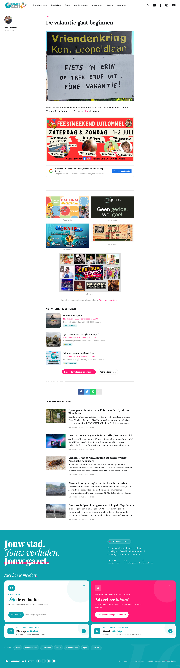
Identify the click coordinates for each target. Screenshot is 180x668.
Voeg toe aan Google (122, 171)
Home (18, 648)
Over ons (121, 5)
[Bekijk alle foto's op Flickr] (154, 5)
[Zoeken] (148, 5)
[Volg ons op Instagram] (166, 5)
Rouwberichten (40, 5)
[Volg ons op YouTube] (174, 5)
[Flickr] (54, 661)
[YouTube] (49, 661)
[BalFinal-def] (67, 207)
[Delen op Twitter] (87, 392)
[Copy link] (99, 392)
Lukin (173, 661)
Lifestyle (109, 5)
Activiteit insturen (108, 372)
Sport (85, 648)
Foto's (67, 5)
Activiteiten (56, 5)
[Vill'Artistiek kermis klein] (112, 233)
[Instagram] (44, 661)
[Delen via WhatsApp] (93, 392)
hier (86, 111)
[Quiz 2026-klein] (67, 236)
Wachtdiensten (81, 5)
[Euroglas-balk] (112, 207)
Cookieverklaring (137, 661)
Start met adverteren (108, 300)
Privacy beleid (123, 661)
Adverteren (96, 5)
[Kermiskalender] (90, 272)
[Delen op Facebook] (81, 392)
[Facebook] (38, 661)
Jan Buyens (10, 27)
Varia (48, 17)
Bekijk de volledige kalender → (79, 372)
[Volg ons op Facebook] (161, 5)
